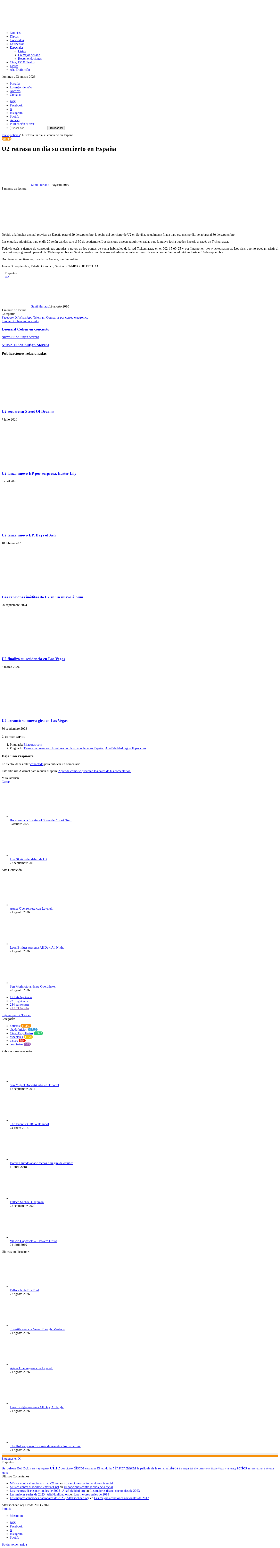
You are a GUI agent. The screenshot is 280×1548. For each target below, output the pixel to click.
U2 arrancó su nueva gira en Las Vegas (34, 720)
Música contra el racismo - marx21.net (34, 1483)
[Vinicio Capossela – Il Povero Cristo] (32, 1237)
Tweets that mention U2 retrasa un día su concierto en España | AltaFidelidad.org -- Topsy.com (85, 748)
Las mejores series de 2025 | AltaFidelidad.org (39, 1494)
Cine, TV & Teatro (22, 62)
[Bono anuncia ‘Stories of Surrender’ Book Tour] (32, 816)
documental (90, 1468)
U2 (7, 277)
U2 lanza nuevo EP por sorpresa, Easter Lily (39, 473)
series (242, 1467)
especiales (16, 1037)
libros (173, 1468)
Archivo (15, 91)
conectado (36, 764)
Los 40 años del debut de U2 (28, 859)
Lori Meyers (204, 1468)
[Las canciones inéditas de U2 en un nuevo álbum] (42, 589)
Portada (15, 83)
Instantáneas (125, 1468)
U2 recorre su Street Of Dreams (28, 411)
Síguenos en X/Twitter (16, 1015)
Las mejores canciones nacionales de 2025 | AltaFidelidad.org (49, 1498)
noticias (15, 135)
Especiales (16, 47)
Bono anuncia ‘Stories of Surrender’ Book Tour (41, 820)
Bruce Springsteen (40, 1468)
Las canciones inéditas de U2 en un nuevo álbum (42, 597)
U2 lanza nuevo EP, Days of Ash (29, 535)
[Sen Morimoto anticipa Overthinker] (32, 982)
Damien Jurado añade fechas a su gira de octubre (41, 1163)
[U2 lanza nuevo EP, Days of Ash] (42, 527)
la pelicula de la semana (152, 1468)
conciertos (16, 1044)
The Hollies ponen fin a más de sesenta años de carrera (45, 1446)
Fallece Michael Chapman (27, 1202)
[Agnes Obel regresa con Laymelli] (32, 905)
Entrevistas (17, 44)
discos (14, 1040)
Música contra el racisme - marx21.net (34, 1487)
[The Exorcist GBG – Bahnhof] (32, 1120)
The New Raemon (256, 1469)
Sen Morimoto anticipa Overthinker (33, 986)
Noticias (15, 32)
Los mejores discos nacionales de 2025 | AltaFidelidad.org (47, 1490)
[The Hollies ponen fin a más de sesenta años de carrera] (32, 1442)
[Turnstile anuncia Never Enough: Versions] (32, 1325)
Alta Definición (20, 69)
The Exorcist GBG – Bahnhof (29, 1124)
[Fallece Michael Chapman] (32, 1198)
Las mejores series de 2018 (91, 1494)
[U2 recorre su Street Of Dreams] (42, 403)
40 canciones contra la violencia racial (88, 1483)
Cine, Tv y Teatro (21, 1033)
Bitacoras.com (33, 744)
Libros (14, 66)
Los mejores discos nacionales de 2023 (115, 1490)
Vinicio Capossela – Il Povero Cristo (33, 1241)
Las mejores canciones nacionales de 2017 (121, 1498)
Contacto (16, 94)
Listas (22, 51)
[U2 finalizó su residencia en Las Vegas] (42, 651)
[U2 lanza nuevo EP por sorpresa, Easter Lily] (42, 465)
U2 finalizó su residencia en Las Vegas (33, 659)
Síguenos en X (11, 1458)
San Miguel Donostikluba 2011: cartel (34, 1085)
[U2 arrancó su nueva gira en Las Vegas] (42, 713)
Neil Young (230, 1469)
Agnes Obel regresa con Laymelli (31, 908)
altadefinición (18, 1029)
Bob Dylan (24, 1468)
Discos (14, 36)
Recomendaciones (30, 58)
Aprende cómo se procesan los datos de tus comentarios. (94, 771)
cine (55, 1467)
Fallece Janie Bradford (24, 1290)
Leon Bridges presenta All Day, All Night (37, 947)
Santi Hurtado (40, 184)
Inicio (5, 135)
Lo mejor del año (29, 55)
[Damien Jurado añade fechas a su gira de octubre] (32, 1159)
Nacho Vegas (217, 1468)
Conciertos (17, 40)
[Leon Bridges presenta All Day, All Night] (32, 943)
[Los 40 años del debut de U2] (32, 855)
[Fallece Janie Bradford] (32, 1286)
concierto (67, 1468)
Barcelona (9, 1468)
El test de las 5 (105, 1468)
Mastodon (16, 1515)
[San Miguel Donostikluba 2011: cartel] (32, 1081)
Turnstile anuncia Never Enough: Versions (37, 1329)
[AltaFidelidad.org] (53, 25)
